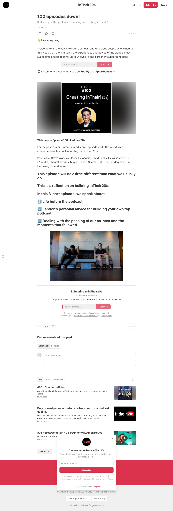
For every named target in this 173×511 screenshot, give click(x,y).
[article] (86, 394)
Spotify (84, 71)
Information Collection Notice (86, 479)
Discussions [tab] (58, 379)
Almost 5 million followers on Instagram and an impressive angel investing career (72, 392)
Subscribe (151, 5)
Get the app (99, 498)
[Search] (134, 5)
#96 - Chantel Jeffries (51, 387)
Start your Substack (79, 498)
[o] (125, 438)
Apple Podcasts (105, 71)
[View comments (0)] (46, 33)
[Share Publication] (139, 5)
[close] (112, 438)
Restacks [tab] (55, 346)
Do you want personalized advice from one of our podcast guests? (73, 410)
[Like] (40, 33)
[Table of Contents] (3, 255)
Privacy (89, 491)
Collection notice (108, 491)
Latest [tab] (47, 379)
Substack (73, 505)
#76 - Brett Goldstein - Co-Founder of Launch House (69, 432)
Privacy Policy (107, 479)
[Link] (33, 176)
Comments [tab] (44, 346)
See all (42, 451)
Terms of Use (99, 476)
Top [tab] (40, 379)
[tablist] (49, 346)
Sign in (164, 5)
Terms (96, 491)
